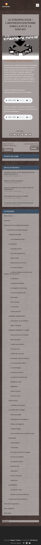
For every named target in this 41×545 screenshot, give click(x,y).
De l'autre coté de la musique (20, 452)
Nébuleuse (14, 386)
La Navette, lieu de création (20, 358)
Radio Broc (14, 471)
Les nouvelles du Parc (18, 239)
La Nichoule (14, 278)
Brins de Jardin (15, 339)
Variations (14, 480)
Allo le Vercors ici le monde (19, 335)
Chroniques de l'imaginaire (20, 419)
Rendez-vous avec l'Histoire (20, 494)
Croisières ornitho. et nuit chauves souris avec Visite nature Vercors (19, 173)
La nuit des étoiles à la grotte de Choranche (18, 203)
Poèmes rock (15, 466)
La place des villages (17, 283)
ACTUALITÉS (13, 244)
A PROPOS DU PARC (15, 235)
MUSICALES (12, 438)
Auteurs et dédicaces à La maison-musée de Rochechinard (18, 188)
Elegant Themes (15, 540)
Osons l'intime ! (16, 391)
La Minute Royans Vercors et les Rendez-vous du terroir (18, 273)
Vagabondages (16, 429)
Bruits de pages (16, 415)
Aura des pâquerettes (18, 253)
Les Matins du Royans (18, 405)
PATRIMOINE (13, 485)
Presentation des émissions (18, 499)
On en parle (14, 307)
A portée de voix (16, 176)
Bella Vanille (15, 258)
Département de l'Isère (18, 263)
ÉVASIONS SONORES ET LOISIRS (19, 330)
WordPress (33, 540)
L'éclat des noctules (17, 353)
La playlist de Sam (17, 461)
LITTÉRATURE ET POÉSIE (17, 410)
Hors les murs (15, 349)
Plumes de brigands (17, 424)
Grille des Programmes (11, 504)
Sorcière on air (15, 396)
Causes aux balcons (17, 344)
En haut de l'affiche (17, 457)
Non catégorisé (9, 508)
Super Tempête (16, 325)
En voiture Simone (17, 267)
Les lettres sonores (17, 372)
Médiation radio (16, 382)
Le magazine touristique (19, 288)
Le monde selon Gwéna (18, 363)
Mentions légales (16, 543)
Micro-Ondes (15, 302)
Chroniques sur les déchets (20, 321)
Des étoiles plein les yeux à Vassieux (16, 196)
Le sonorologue (16, 368)
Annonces (7, 220)
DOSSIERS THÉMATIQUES (17, 316)
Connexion (5, 521)
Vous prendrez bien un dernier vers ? (23, 433)
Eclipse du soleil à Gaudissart (13, 181)
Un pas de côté (16, 311)
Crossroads (14, 447)
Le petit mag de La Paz (18, 293)
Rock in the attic (16, 476)
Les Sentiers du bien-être (19, 377)
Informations (13, 401)
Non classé (7, 513)
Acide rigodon (15, 443)
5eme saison (8, 216)
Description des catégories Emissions (16, 225)
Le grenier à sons (16, 490)
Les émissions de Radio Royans (17, 230)
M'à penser (14, 297)
